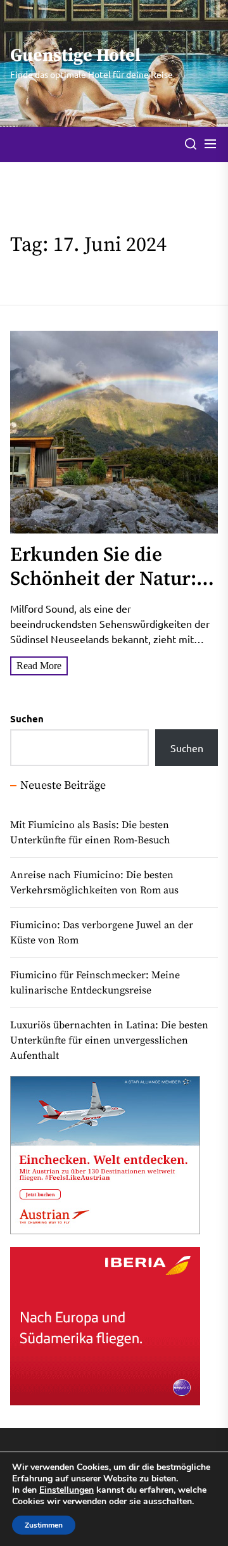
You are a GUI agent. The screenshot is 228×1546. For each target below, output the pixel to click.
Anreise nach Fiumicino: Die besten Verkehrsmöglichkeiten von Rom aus (94, 883)
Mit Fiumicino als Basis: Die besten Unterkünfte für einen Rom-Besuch (90, 832)
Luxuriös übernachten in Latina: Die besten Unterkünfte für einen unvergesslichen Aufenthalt (109, 1040)
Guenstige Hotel (75, 56)
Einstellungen (66, 1490)
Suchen (27, 718)
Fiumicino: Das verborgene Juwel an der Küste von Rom (101, 933)
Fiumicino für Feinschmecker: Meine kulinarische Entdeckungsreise (95, 983)
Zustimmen (44, 1525)
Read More (38, 665)
